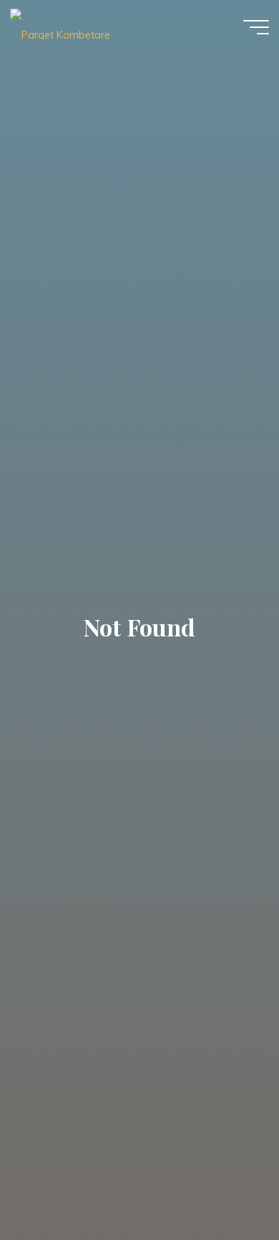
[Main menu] (256, 27)
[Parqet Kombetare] (60, 26)
